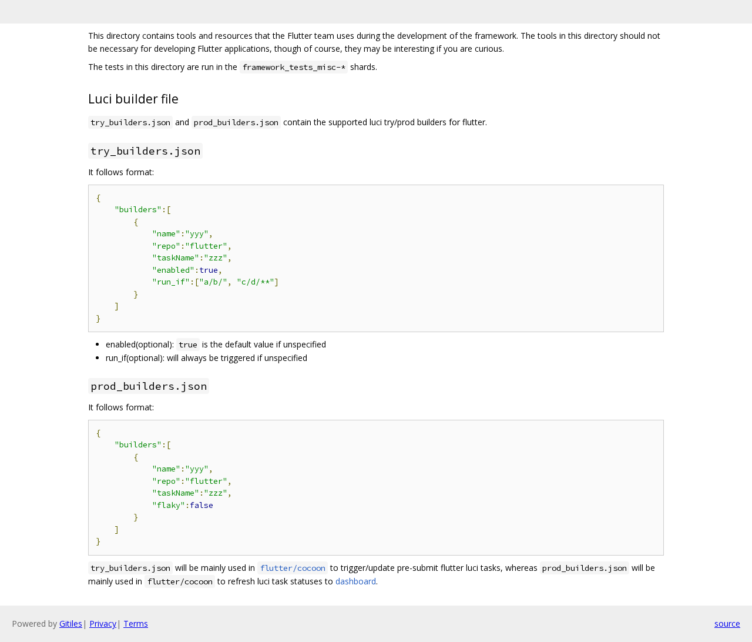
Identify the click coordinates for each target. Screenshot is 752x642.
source (727, 623)
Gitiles (70, 623)
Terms (135, 623)
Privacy (102, 623)
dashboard (355, 581)
